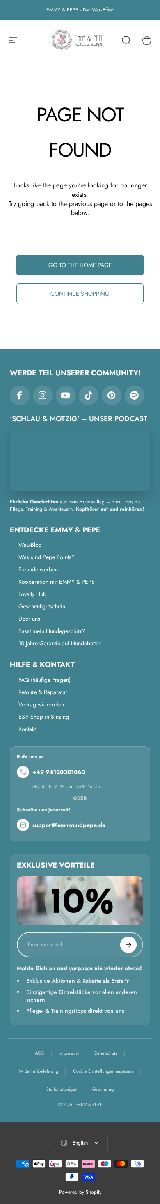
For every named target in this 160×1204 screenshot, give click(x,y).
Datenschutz (105, 1053)
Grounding (103, 1089)
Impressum (69, 1053)
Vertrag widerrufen (41, 704)
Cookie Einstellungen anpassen (103, 1071)
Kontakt (27, 729)
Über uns (29, 619)
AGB (39, 1053)
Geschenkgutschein (41, 606)
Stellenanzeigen (62, 1089)
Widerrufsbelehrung (38, 1071)
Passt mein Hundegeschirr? (51, 631)
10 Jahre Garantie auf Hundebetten (59, 643)
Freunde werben (38, 569)
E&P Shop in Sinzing (43, 717)
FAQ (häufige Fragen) (44, 680)
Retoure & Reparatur (42, 692)
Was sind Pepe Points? (46, 557)
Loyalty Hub (32, 594)
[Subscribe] (128, 945)
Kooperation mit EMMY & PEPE (56, 582)
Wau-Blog (30, 545)
